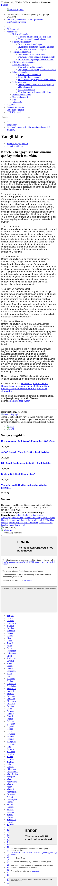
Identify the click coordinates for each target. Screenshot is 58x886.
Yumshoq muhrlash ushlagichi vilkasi (34, 92)
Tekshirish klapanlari (21, 52)
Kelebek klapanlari (20, 34)
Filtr (14, 99)
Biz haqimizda (13, 29)
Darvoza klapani (16, 386)
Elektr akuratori (28, 388)
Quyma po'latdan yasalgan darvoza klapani (37, 69)
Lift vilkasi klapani (26, 89)
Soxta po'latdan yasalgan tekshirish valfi (35, 59)
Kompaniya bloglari (15, 107)
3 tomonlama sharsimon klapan (32, 49)
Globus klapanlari (20, 72)
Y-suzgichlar (14, 388)
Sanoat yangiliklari (15, 146)
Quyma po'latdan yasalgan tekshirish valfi (36, 57)
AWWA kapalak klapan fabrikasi (23, 522)
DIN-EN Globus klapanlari (30, 77)
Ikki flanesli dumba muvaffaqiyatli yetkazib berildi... (26, 463)
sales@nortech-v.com (19, 401)
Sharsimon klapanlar (21, 42)
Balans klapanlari (20, 97)
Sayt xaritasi (38, 515)
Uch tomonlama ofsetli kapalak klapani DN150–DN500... (28, 441)
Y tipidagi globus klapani (12, 517)
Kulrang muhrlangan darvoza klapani (25, 520)
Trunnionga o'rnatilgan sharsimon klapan (36, 47)
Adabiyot (11, 105)
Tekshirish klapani (34, 386)
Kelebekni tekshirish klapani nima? (18, 474)
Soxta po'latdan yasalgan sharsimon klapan (37, 79)
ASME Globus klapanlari (29, 74)
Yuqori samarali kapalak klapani (32, 39)
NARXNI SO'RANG (11, 510)
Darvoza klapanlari (20, 64)
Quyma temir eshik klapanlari (31, 67)
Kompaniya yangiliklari (17, 143)
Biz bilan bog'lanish (15, 110)
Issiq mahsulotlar (23, 515)
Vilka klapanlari (19, 82)
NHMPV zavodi (14, 112)
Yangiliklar (11, 125)
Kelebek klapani (29, 383)
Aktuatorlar (17, 102)
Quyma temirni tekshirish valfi (31, 54)
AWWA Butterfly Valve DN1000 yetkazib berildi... (25, 452)
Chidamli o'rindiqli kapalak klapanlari (34, 37)
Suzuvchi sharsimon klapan (30, 44)
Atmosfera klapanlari (21, 94)
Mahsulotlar (12, 31)
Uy (8, 26)
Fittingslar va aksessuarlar (23, 62)
